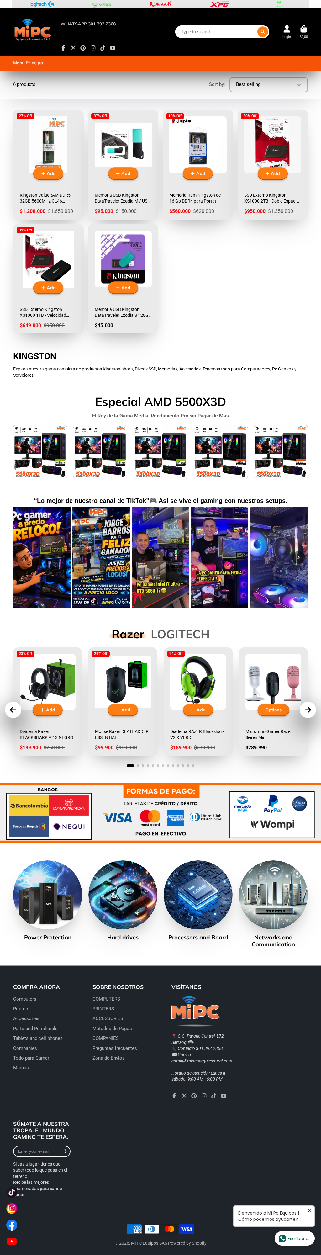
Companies (25, 1048)
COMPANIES (105, 1038)
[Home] (32, 32)
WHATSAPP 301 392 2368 (88, 24)
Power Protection (47, 900)
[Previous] (22, 557)
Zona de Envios (108, 1058)
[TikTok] (103, 48)
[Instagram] (93, 48)
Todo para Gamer (31, 1058)
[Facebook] (63, 48)
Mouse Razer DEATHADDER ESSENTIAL (122, 701)
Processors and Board (198, 900)
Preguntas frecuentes (114, 1048)
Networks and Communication (273, 904)
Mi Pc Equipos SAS (149, 1243)
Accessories (26, 1018)
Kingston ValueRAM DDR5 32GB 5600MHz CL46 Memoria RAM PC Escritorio (48, 165)
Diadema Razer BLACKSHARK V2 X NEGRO (47, 701)
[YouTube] (113, 48)
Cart (304, 32)
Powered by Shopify (187, 1243)
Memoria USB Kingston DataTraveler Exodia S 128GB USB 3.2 (123, 279)
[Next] (298, 557)
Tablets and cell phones (38, 1038)
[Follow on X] (73, 48)
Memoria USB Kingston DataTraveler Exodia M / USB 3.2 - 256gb (123, 165)
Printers (21, 1009)
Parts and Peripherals (35, 1028)
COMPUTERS (106, 999)
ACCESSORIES (107, 1018)
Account (286, 32)
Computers (24, 999)
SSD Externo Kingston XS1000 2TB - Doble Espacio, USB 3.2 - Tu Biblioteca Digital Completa (273, 165)
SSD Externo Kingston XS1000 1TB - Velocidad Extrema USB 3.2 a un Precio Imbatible (48, 279)
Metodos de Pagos (112, 1028)
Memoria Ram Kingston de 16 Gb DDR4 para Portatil (198, 165)
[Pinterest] (83, 48)
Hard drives (122, 900)
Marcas (21, 1068)
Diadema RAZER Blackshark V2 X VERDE (198, 701)
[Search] (262, 31)
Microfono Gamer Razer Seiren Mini (273, 701)
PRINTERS (103, 1009)
